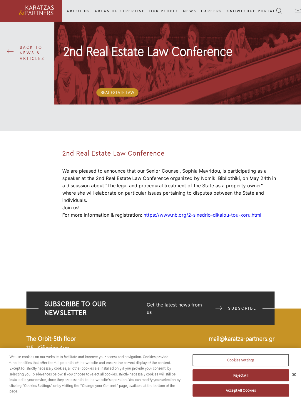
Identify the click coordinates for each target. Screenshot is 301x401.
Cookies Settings (240, 360)
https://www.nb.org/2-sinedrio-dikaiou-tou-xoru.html (202, 215)
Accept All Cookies (241, 390)
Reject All (240, 375)
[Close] (294, 374)
